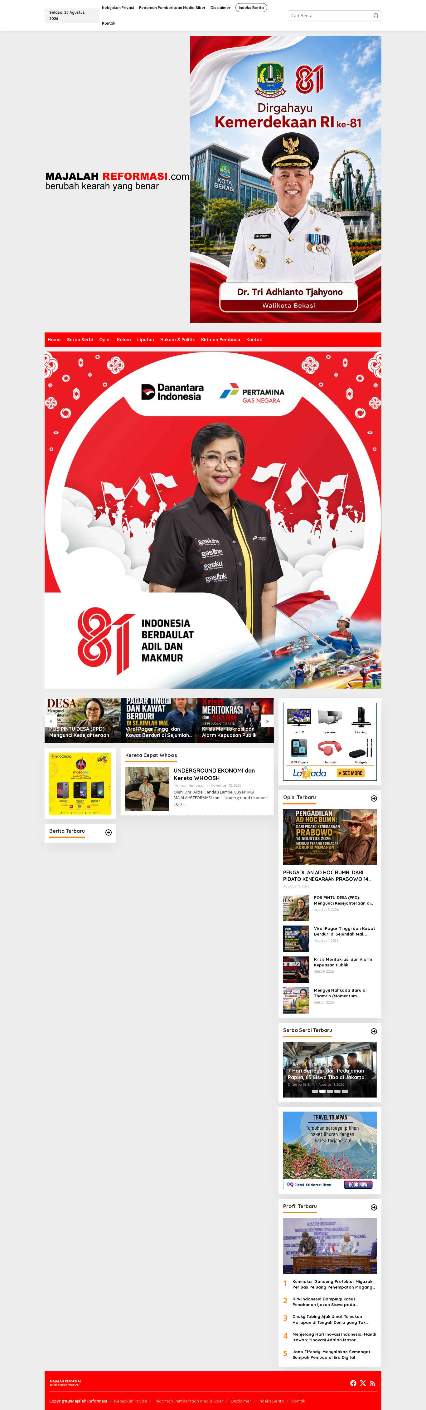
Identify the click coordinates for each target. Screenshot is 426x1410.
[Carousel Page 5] (345, 1091)
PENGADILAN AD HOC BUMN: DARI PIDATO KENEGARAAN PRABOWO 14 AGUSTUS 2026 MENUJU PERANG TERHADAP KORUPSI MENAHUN (325, 875)
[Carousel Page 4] (337, 1091)
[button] (376, 15)
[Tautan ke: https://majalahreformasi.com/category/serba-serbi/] (374, 1031)
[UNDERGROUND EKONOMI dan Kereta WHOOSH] (184, 803)
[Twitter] (363, 1383)
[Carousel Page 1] (315, 1091)
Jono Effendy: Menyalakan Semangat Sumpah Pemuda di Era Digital (331, 1354)
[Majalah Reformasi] (117, 181)
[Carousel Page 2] (322, 1091)
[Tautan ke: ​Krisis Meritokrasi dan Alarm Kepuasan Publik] (159, 720)
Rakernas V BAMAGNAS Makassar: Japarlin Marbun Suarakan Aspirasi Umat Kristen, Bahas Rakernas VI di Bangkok (329, 1074)
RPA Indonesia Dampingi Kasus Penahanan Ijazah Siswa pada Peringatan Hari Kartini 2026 (324, 1301)
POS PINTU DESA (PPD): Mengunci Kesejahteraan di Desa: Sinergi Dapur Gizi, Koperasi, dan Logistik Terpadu (342, 900)
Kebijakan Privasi (130, 1400)
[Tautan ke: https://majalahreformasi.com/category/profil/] (374, 1207)
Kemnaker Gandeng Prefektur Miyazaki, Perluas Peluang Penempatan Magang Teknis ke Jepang (334, 1284)
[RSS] (373, 1383)
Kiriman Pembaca (189, 785)
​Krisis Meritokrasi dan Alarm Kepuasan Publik (153, 732)
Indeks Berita (271, 1400)
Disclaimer (241, 1400)
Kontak (298, 1400)
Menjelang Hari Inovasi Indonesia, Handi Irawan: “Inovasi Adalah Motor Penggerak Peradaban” (334, 1337)
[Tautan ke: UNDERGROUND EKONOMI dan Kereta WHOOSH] (147, 788)
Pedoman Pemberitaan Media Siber (188, 1400)
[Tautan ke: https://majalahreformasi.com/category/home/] (108, 832)
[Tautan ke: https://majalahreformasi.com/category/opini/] (374, 798)
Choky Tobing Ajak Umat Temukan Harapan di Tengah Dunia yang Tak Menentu (329, 1319)
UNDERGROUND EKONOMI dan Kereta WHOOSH (214, 774)
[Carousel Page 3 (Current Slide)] (330, 1091)
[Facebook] (353, 1383)
